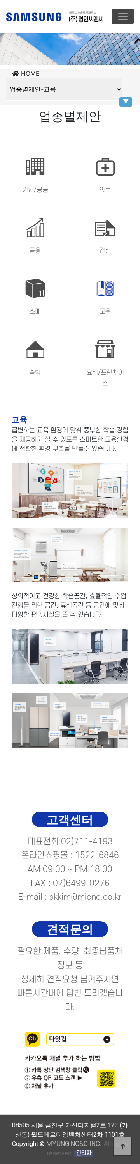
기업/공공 (35, 190)
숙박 (35, 372)
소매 (35, 311)
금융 (35, 250)
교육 (105, 311)
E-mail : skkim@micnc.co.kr (70, 897)
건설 (105, 250)
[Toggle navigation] (123, 16)
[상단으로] (122, 1146)
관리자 (83, 1153)
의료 (105, 190)
